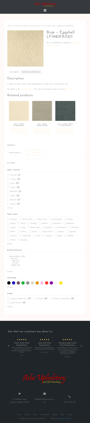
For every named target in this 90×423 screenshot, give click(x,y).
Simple (34, 231)
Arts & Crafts (27, 219)
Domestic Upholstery (61, 298)
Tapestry (72, 231)
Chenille (13, 175)
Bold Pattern (57, 219)
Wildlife (71, 236)
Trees (38, 236)
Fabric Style (12, 214)
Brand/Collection (14, 250)
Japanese (70, 223)
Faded (12, 223)
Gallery (55, 414)
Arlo (44, 26)
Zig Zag (24, 240)
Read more (19, 131)
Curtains (40, 298)
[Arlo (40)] (45, 258)
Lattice (13, 227)
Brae (49, 26)
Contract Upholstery (18, 298)
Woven (13, 204)
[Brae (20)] (45, 261)
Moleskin (14, 191)
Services (27, 414)
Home (10, 26)
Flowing (33, 223)
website (69, 89)
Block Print (42, 219)
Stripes (61, 231)
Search (36, 153)
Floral (23, 223)
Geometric (57, 223)
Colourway (11, 278)
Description (14, 72)
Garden (45, 223)
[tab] (14, 72)
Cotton (13, 179)
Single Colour (47, 231)
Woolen (13, 200)
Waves (60, 236)
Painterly (75, 227)
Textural (13, 236)
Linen (12, 183)
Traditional (26, 236)
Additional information (31, 72)
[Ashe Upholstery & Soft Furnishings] (44, 379)
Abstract (13, 219)
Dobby (70, 219)
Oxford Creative (66, 418)
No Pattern (62, 227)
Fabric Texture (13, 170)
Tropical (49, 236)
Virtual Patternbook (21, 26)
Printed (23, 231)
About (35, 414)
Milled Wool (35, 227)
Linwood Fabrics (36, 26)
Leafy (23, 227)
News (62, 414)
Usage (10, 293)
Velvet (12, 196)
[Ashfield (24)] (45, 265)
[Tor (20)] (45, 263)
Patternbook (45, 414)
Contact (70, 414)
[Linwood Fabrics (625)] (45, 256)
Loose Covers (15, 303)
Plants (12, 231)
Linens (13, 187)
